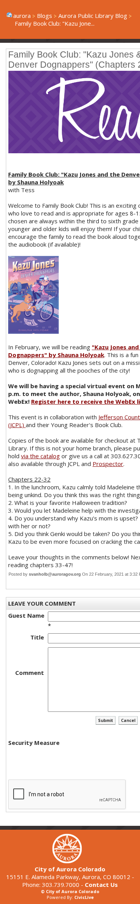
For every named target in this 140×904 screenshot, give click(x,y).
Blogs (44, 15)
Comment (29, 672)
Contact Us (101, 884)
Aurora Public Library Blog (92, 15)
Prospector (108, 464)
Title (37, 637)
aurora (22, 15)
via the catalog (40, 456)
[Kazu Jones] (33, 331)
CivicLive (84, 897)
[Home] (70, 861)
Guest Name (26, 615)
